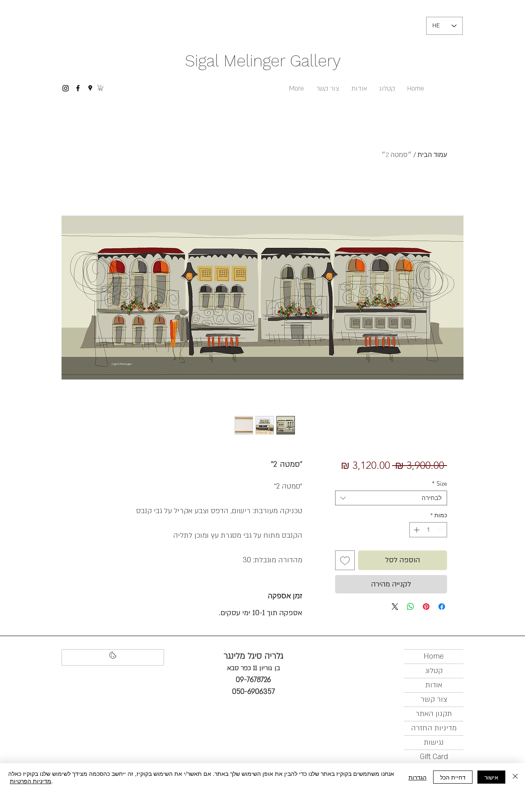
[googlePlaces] (90, 88)
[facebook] (78, 88)
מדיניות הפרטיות (30, 781)
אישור (491, 777)
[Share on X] (395, 606)
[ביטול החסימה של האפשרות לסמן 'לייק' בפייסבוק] (113, 657)
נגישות (434, 742)
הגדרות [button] (418, 777)
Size (439, 483)
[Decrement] (441, 530)
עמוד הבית (432, 155)
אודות (433, 685)
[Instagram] (66, 88)
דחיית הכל (453, 777)
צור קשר (433, 699)
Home (434, 656)
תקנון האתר (433, 713)
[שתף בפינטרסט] (426, 606)
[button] (100, 88)
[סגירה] (515, 777)
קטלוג (434, 670)
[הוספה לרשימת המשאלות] (345, 560)
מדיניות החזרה (434, 728)
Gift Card (434, 756)
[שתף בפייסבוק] (442, 606)
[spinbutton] (428, 530)
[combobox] (391, 498)
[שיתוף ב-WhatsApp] (410, 606)
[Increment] (416, 530)
